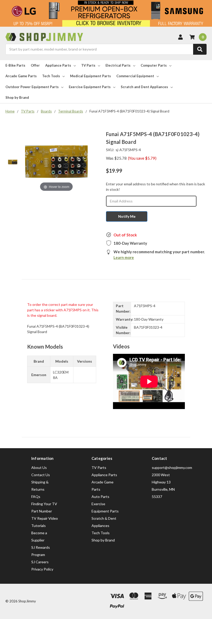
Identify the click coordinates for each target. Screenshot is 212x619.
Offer (35, 65)
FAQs (35, 496)
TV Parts (88, 65)
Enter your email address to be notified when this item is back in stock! (155, 187)
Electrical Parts (118, 65)
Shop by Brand (17, 97)
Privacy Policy (42, 569)
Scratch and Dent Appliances (144, 87)
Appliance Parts (58, 65)
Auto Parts (100, 496)
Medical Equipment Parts (90, 76)
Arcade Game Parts (21, 76)
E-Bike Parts (15, 65)
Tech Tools (51, 76)
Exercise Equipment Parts (90, 87)
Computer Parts (154, 65)
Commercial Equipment (135, 76)
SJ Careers (40, 562)
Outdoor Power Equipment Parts (32, 87)
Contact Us (40, 475)
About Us (39, 467)
